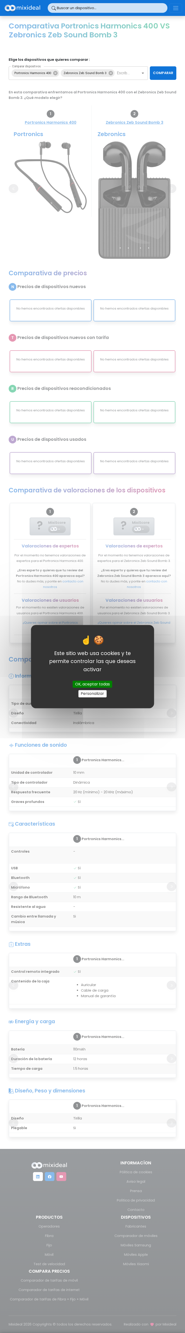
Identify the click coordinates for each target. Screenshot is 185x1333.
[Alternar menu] (175, 8)
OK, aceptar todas (92, 684)
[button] (35, 73)
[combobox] (123, 73)
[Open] (142, 73)
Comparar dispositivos (26, 66)
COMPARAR (163, 72)
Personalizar (92, 694)
